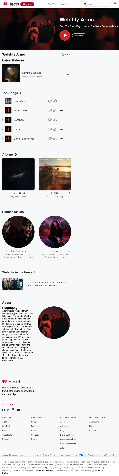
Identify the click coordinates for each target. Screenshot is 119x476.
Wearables (93, 430)
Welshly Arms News (17, 272)
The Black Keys (73, 26)
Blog (62, 430)
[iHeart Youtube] (18, 410)
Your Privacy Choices (68, 455)
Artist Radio (7, 434)
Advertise (64, 426)
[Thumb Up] (55, 101)
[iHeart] (11, 4)
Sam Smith (52, 254)
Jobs (62, 447)
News (33, 421)
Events (34, 430)
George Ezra (50, 257)
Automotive (94, 421)
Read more (7, 360)
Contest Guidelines (68, 439)
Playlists (5, 439)
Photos (34, 439)
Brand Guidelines (67, 434)
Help (36, 455)
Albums (8, 154)
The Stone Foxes (99, 26)
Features (35, 426)
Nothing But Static (31, 72)
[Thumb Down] (50, 101)
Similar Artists (13, 211)
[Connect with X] (8, 410)
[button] (64, 35)
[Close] (114, 462)
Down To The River (24, 138)
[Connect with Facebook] (3, 410)
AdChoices (108, 455)
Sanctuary (19, 119)
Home (91, 426)
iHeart (4, 421)
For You (52, 4)
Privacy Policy (49, 455)
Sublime (19, 257)
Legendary (19, 101)
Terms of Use (93, 455)
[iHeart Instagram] (13, 410)
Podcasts (6, 430)
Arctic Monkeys (19, 254)
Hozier (86, 26)
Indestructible (21, 110)
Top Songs (10, 92)
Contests (35, 434)
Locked (17, 129)
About (62, 421)
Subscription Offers (68, 443)
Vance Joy (63, 254)
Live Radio (6, 426)
